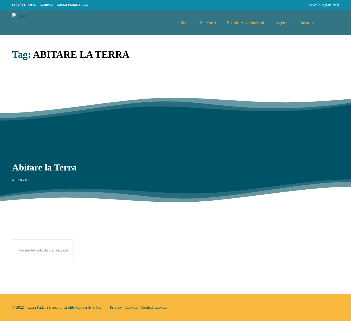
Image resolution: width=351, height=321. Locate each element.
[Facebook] (292, 5)
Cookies (131, 307)
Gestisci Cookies (154, 307)
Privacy (116, 307)
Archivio (20, 180)
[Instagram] (302, 5)
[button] (332, 23)
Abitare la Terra (44, 167)
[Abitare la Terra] (89, 111)
